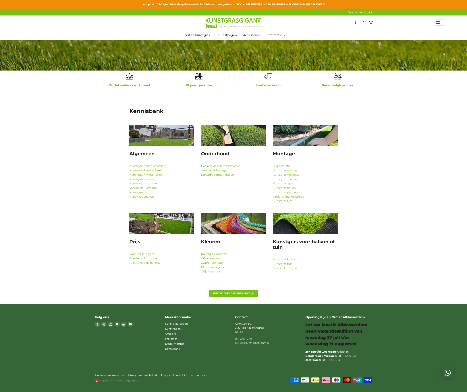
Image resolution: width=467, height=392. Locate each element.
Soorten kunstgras (197, 35)
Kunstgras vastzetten (287, 174)
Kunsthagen (227, 35)
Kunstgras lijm (282, 201)
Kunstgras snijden (285, 179)
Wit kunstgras (210, 258)
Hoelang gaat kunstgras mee (220, 166)
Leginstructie (282, 166)
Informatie (275, 35)
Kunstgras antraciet (214, 254)
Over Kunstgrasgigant (360, 12)
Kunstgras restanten (143, 183)
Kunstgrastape (283, 183)
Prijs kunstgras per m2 (144, 262)
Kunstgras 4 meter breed (146, 174)
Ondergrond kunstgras (288, 196)
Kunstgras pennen (285, 192)
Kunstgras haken (284, 188)
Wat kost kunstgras (142, 254)
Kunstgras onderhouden (217, 174)
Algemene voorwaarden (109, 375)
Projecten (171, 338)
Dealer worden (174, 343)
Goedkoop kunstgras (143, 258)
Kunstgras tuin (283, 264)
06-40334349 (243, 338)
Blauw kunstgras (212, 267)
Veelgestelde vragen (214, 170)
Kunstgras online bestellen (147, 166)
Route (239, 332)
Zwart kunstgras (212, 262)
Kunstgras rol (138, 192)
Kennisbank (172, 348)
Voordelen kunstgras (143, 188)
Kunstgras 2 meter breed (146, 170)
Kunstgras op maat (286, 170)
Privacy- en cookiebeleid (142, 375)
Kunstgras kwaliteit (142, 179)
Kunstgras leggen (176, 323)
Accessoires (251, 35)
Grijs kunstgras (211, 271)
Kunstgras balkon (284, 259)
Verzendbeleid (199, 375)
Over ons (171, 333)
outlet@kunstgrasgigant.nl (252, 342)
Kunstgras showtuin (142, 196)
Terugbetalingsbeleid (174, 375)
